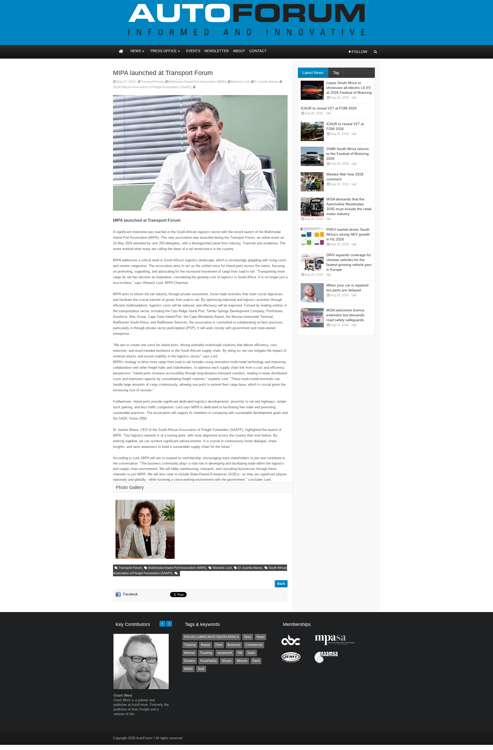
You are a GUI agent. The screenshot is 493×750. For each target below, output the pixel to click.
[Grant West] (141, 688)
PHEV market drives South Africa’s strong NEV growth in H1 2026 (348, 234)
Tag (336, 72)
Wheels (242, 661)
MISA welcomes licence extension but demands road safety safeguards (345, 315)
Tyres (247, 637)
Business (233, 645)
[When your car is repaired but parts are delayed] (312, 292)
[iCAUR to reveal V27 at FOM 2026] (312, 131)
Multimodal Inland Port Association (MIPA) (197, 82)
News (260, 637)
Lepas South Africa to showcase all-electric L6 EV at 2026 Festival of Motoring (349, 88)
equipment (224, 653)
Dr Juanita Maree (266, 82)
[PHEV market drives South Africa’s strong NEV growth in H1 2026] (312, 237)
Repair (205, 645)
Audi (201, 669)
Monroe (189, 653)
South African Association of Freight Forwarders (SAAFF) (152, 87)
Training (190, 645)
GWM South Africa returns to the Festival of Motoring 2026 (347, 154)
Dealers (189, 661)
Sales (251, 653)
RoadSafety (208, 661)
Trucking (206, 653)
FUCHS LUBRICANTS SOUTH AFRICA (211, 637)
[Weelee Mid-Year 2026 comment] (312, 181)
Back (281, 584)
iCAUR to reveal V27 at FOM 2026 (329, 108)
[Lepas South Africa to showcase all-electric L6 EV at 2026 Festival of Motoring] (312, 90)
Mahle (188, 669)
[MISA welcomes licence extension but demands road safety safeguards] (312, 317)
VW (239, 653)
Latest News (313, 72)
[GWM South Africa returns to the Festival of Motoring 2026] (312, 156)
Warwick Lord (239, 82)
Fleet (218, 645)
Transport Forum (152, 82)
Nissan (227, 661)
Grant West (122, 695)
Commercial (253, 645)
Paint (256, 661)
